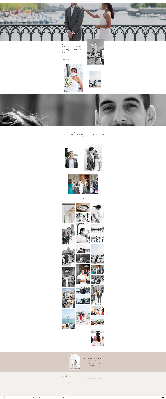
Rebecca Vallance (68, 54)
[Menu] (2, 1)
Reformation (73, 54)
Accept (162, 397)
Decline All (157, 397)
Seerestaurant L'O (70, 55)
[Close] (164, 397)
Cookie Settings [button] (153, 397)
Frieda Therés (67, 59)
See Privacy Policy (67, 397)
